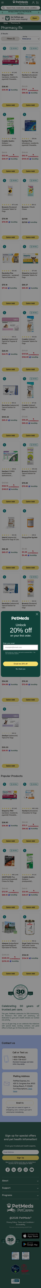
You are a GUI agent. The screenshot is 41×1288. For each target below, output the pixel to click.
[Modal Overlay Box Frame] (20, 644)
